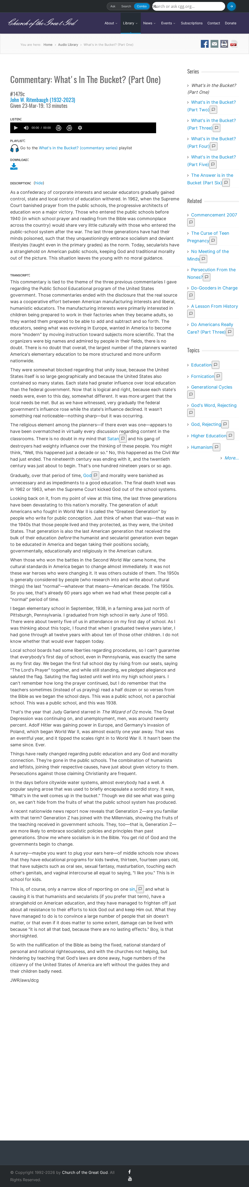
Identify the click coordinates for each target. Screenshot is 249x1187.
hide (39, 182)
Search (126, 6)
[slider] (120, 128)
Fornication (202, 376)
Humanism (202, 447)
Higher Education (209, 435)
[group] (26, 127)
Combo (142, 6)
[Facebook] (129, 1172)
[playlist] (14, 147)
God (87, 475)
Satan (113, 438)
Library (129, 23)
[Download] (14, 168)
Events (167, 23)
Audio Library (68, 45)
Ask (113, 6)
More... (231, 457)
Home (48, 45)
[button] (15, 127)
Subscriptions (192, 23)
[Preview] (123, 439)
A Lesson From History (214, 306)
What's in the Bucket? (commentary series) (78, 147)
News (148, 23)
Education (201, 364)
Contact (213, 23)
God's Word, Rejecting (214, 405)
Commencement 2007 (214, 214)
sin (132, 889)
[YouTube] (130, 1178)
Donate (230, 23)
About (110, 23)
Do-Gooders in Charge (214, 287)
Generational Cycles (211, 387)
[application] (83, 127)
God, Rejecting (206, 424)
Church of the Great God (40, 23)
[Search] (231, 6)
